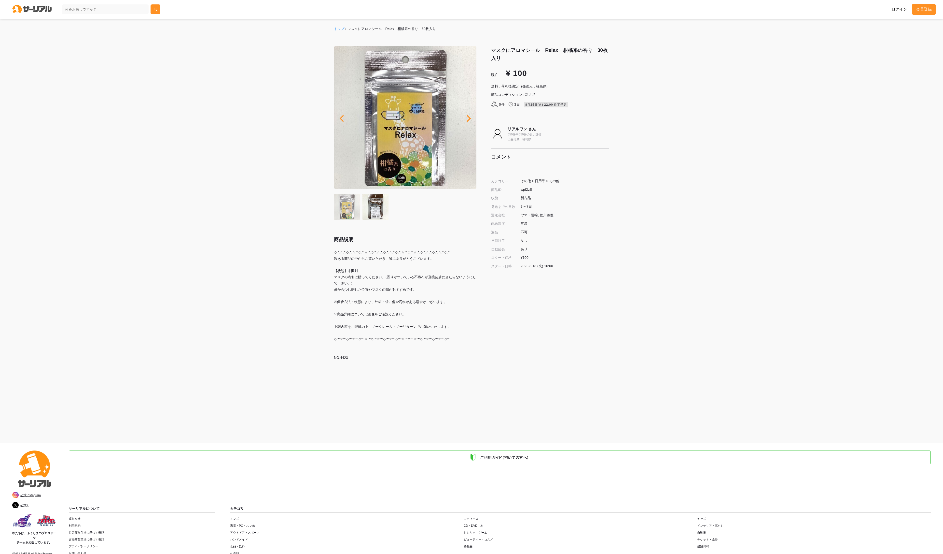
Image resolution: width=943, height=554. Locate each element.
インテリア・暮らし (710, 525)
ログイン (899, 9)
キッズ (701, 519)
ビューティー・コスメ (478, 539)
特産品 (468, 546)
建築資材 (703, 546)
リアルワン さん (522, 129)
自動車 (701, 532)
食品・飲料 (237, 546)
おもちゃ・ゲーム (475, 532)
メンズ (234, 519)
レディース (471, 519)
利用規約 (75, 525)
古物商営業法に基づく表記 (86, 539)
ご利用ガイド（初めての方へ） (504, 457)
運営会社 (75, 519)
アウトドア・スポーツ (245, 532)
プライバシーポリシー (83, 546)
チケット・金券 (707, 539)
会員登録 (924, 9)
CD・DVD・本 (473, 525)
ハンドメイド (239, 539)
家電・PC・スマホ (242, 525)
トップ (339, 29)
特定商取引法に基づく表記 (86, 532)
